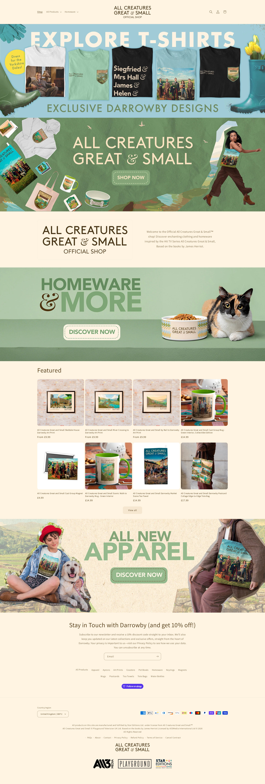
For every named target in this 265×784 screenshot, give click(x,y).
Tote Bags (142, 676)
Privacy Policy (121, 737)
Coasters (130, 669)
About (98, 737)
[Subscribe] (157, 656)
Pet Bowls (143, 669)
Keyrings (170, 669)
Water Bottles (157, 676)
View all (132, 510)
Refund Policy (137, 737)
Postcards (114, 676)
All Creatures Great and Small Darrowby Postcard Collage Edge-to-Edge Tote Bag (203, 494)
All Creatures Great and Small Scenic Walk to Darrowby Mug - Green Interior (106, 494)
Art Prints (118, 669)
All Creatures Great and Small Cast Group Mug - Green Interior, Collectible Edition (203, 431)
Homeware (157, 669)
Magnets (182, 669)
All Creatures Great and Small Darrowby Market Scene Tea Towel (155, 494)
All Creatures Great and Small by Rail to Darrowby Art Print (156, 431)
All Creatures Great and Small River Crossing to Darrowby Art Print (107, 431)
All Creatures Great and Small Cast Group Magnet (60, 493)
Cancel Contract (173, 737)
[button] (54, 12)
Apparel (95, 669)
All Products (82, 669)
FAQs (89, 737)
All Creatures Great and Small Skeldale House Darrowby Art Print (58, 431)
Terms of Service (154, 737)
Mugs (103, 676)
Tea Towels (128, 676)
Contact (107, 737)
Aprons (106, 669)
